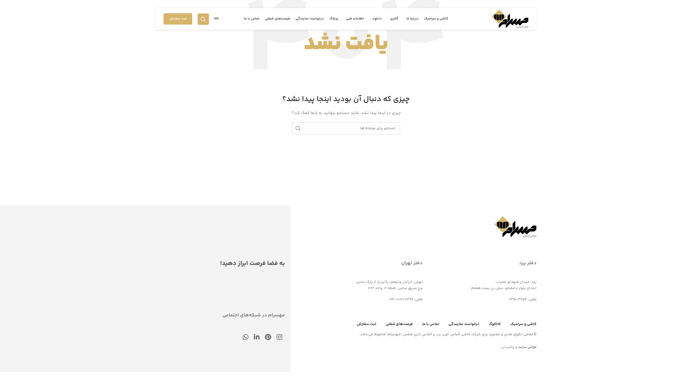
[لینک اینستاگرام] (279, 337)
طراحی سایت (527, 347)
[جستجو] (203, 19)
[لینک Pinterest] (268, 337)
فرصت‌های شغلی (399, 324)
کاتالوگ (495, 324)
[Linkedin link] (256, 337)
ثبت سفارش (178, 18)
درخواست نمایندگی (463, 324)
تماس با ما (430, 324)
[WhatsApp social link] (245, 337)
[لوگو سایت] (510, 19)
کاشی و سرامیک (523, 324)
